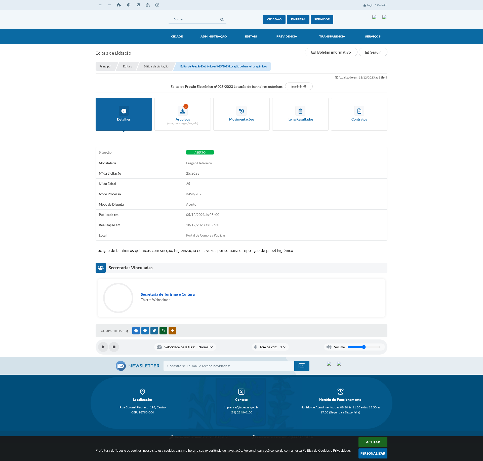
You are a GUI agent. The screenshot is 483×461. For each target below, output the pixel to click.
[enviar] (301, 366)
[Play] (103, 347)
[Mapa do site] (147, 5)
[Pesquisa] (222, 19)
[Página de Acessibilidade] (157, 5)
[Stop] (114, 347)
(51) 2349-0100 (241, 412)
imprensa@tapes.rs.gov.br (241, 407)
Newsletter (143, 366)
